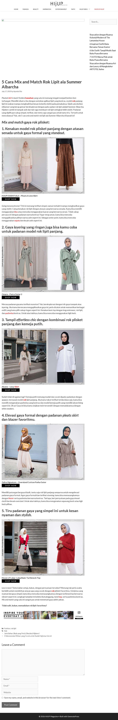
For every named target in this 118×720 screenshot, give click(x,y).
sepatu (17, 220)
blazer (11, 498)
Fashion (26, 9)
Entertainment (61, 9)
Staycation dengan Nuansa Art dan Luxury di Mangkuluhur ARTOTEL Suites (103, 66)
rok (73, 101)
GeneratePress (73, 716)
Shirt (17, 387)
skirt (10, 98)
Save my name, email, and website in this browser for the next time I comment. (37, 697)
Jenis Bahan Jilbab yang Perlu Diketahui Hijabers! (22, 633)
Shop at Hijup (99, 9)
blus (16, 212)
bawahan (29, 98)
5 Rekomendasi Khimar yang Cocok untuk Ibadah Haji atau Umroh (28, 636)
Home (16, 9)
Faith (73, 9)
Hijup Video (84, 9)
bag (60, 597)
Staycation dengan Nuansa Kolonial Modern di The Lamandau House (101, 37)
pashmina (9, 313)
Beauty (35, 9)
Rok (5, 631)
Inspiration (47, 9)
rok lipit (13, 628)
